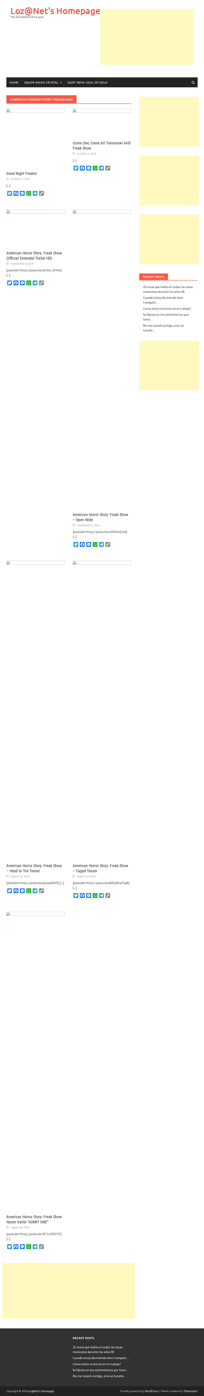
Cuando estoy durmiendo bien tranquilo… (101, 1358)
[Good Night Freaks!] (35, 137)
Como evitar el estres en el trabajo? (167, 309)
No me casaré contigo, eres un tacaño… (100, 1376)
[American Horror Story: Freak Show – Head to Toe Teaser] (35, 710)
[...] (8, 185)
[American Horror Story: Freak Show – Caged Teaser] (102, 710)
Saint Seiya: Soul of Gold (88, 82)
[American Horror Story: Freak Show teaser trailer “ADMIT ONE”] (35, 1061)
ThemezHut (190, 1391)
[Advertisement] (152, 37)
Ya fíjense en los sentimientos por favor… (101, 1370)
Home (13, 82)
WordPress (151, 1391)
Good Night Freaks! (21, 173)
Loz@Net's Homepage (55, 10)
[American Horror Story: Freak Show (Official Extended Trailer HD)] (35, 228)
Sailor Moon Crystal (41, 82)
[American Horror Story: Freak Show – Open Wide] (102, 358)
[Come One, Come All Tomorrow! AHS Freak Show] (102, 122)
